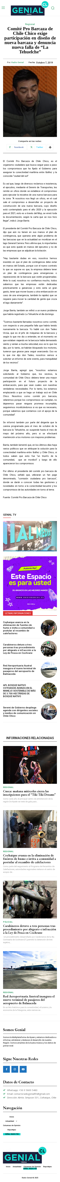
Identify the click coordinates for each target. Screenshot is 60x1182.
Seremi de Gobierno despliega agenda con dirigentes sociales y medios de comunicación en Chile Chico (20, 711)
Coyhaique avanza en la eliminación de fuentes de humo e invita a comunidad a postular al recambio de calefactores (19, 628)
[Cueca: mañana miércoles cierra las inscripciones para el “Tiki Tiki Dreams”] (30, 765)
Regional (30, 24)
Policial (8, 922)
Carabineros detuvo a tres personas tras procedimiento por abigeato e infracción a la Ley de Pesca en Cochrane (19, 648)
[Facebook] (6, 1069)
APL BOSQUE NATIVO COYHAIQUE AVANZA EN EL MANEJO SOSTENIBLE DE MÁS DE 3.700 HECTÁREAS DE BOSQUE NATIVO (19, 691)
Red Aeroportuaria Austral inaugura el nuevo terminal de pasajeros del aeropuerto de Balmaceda (19, 669)
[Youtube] (23, 1069)
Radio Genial (17, 62)
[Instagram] (14, 1069)
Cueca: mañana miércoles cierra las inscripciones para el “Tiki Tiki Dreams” (29, 793)
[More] (50, 147)
